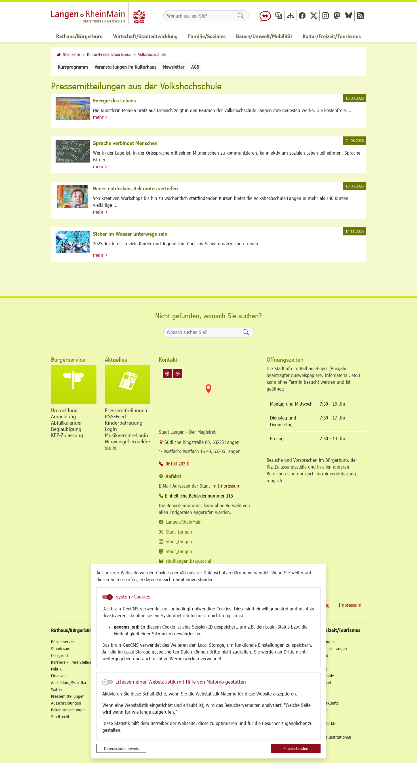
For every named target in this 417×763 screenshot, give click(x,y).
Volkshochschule (152, 54)
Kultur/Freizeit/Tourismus (109, 54)
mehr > (100, 117)
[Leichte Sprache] (265, 15)
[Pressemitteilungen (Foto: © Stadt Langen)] (127, 384)
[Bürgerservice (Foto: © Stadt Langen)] (73, 384)
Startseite (71, 54)
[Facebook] (302, 15)
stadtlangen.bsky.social (188, 561)
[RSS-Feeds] (360, 15)
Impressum (229, 485)
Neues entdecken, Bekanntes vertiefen (135, 188)
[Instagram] (325, 15)
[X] (313, 15)
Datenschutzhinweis (121, 748)
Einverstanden (295, 748)
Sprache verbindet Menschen (125, 143)
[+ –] (208, 393)
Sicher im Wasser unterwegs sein (130, 234)
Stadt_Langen (179, 531)
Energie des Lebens (114, 100)
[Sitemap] (290, 15)
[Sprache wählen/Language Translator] (279, 15)
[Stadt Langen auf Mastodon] (337, 15)
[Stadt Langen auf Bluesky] (348, 15)
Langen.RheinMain (184, 521)
